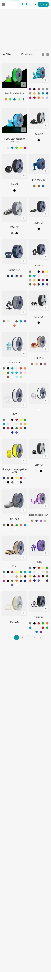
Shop (45, 4)
